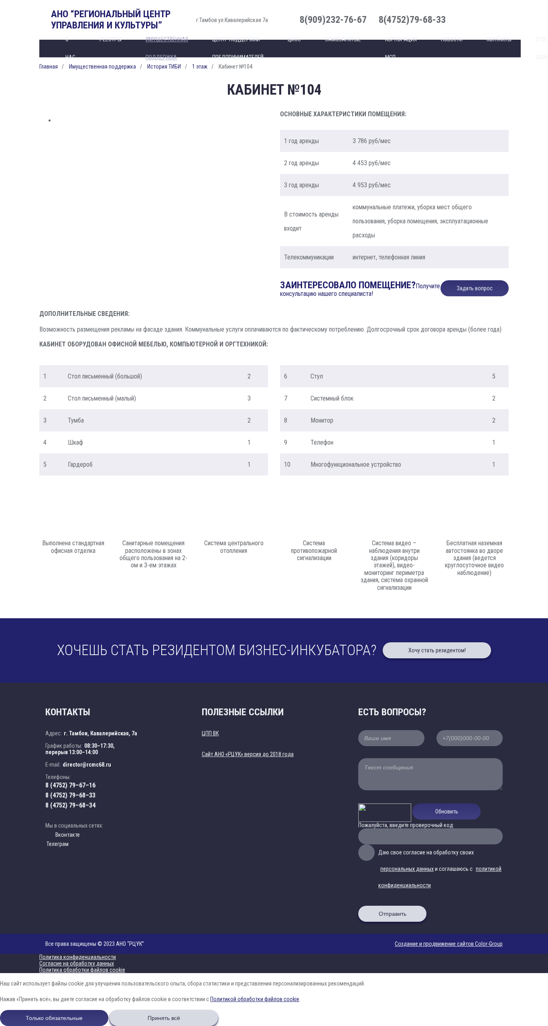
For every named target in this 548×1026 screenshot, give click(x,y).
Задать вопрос (475, 288)
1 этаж (199, 66)
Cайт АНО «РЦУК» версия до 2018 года (248, 754)
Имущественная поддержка (167, 48)
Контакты (499, 39)
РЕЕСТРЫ (110, 39)
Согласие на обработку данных (76, 963)
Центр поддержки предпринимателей (238, 48)
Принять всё (164, 1018)
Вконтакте (67, 835)
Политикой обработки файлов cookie (254, 999)
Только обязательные (54, 1018)
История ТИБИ (164, 66)
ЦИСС (294, 39)
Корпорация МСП (401, 48)
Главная (48, 66)
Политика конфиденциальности (77, 957)
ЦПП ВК (210, 733)
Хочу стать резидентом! (437, 650)
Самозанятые (343, 39)
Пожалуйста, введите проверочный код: (406, 825)
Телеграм (57, 844)
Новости (452, 39)
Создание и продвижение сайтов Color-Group (449, 944)
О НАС (70, 48)
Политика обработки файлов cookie (82, 970)
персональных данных (407, 869)
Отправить (392, 914)
